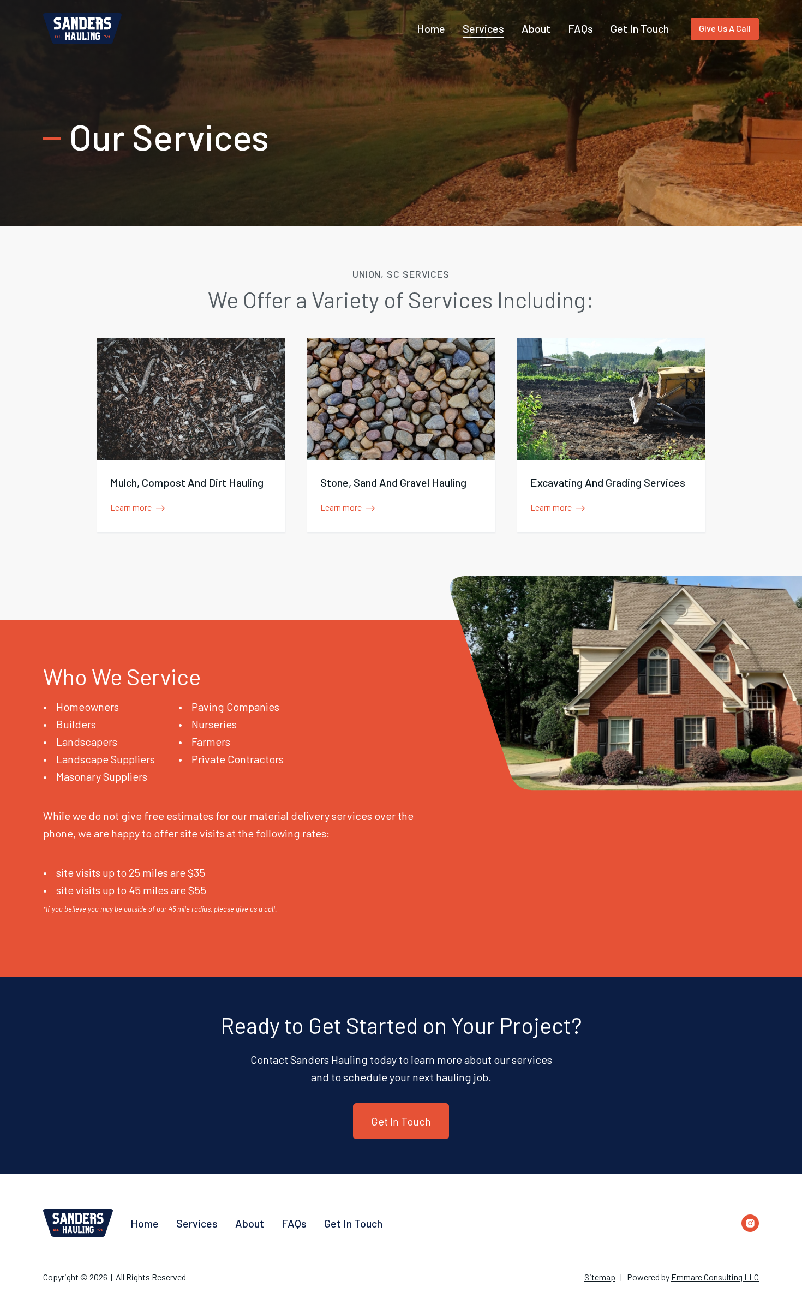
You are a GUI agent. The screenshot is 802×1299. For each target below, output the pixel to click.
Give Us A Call (725, 28)
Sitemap (599, 1277)
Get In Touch (401, 1121)
